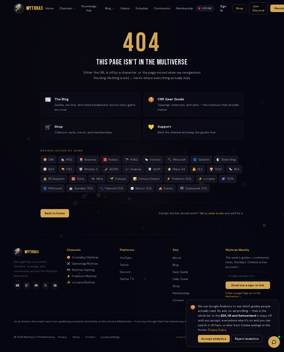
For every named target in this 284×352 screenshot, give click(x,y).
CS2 (66, 169)
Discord (125, 272)
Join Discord (258, 8)
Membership (184, 8)
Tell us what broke (211, 213)
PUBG (131, 159)
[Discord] (36, 285)
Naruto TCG (141, 188)
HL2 (197, 169)
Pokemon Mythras (82, 276)
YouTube (126, 258)
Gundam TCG (81, 188)
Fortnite (153, 159)
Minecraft (177, 159)
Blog (108, 8)
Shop (239, 8)
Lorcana (206, 179)
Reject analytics (247, 339)
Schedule (142, 8)
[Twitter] (45, 285)
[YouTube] (17, 285)
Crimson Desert (146, 179)
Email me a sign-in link (247, 285)
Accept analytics (213, 339)
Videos (125, 8)
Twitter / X (127, 279)
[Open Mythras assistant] (274, 342)
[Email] (55, 285)
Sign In (223, 8)
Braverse (87, 159)
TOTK (228, 179)
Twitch (124, 265)
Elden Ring (226, 159)
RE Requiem (53, 179)
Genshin (201, 159)
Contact (178, 300)
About (177, 258)
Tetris (78, 179)
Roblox (110, 159)
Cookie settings (110, 337)
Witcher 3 (88, 169)
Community (162, 8)
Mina (97, 179)
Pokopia (118, 179)
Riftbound (52, 188)
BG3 (48, 169)
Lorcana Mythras (81, 282)
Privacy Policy (217, 330)
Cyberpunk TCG (193, 188)
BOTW (111, 169)
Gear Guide (180, 272)
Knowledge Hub (88, 8)
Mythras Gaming (81, 270)
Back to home (55, 213)
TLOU (216, 169)
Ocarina (133, 169)
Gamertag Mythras (82, 263)
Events (166, 188)
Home (50, 8)
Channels (65, 8)
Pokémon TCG (179, 179)
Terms (76, 337)
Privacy (62, 337)
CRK (48, 159)
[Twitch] (26, 285)
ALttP (154, 169)
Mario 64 (176, 169)
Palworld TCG (111, 188)
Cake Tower (180, 279)
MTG (66, 159)
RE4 (234, 169)
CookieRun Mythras (83, 257)
